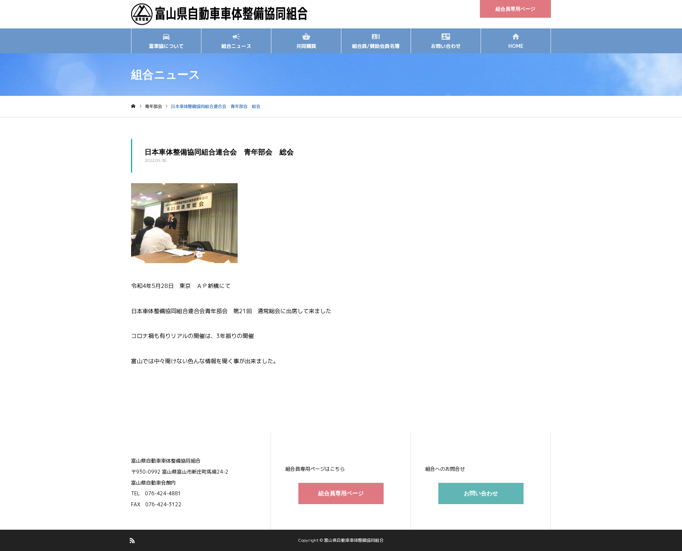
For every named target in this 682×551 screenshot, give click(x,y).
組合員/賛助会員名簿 (376, 46)
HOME (515, 46)
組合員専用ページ (515, 9)
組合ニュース (236, 46)
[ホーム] (133, 106)
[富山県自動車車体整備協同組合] (219, 14)
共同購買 (306, 46)
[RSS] (132, 540)
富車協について (166, 46)
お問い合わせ (446, 46)
